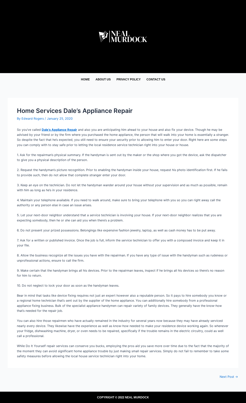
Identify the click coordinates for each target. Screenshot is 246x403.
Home (85, 79)
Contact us (155, 79)
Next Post (229, 376)
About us (103, 79)
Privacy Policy (128, 79)
